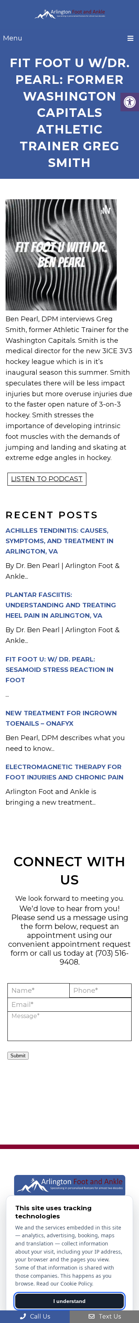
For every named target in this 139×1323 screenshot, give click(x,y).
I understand (69, 1301)
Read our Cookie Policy (64, 1283)
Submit (18, 1055)
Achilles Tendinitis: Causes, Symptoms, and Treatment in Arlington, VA (59, 541)
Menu (12, 38)
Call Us (39, 1316)
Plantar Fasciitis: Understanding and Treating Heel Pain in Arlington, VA (61, 605)
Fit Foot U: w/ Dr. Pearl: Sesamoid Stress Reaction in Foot (59, 670)
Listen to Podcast (47, 479)
